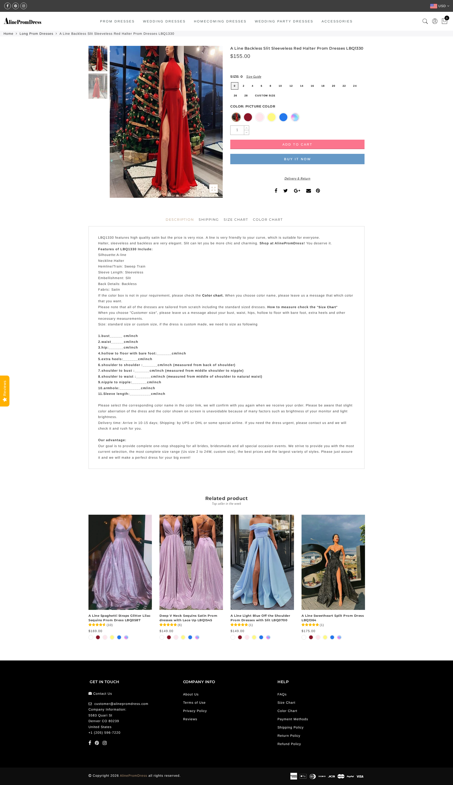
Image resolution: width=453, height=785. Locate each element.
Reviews (190, 719)
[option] (166, 122)
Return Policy (288, 736)
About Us (191, 694)
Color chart (212, 295)
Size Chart (236, 219)
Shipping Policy (290, 727)
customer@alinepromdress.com (121, 704)
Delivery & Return (297, 178)
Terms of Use (194, 702)
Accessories (337, 21)
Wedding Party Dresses (284, 21)
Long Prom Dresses (36, 33)
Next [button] (208, 124)
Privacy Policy (195, 711)
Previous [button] (118, 125)
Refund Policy (289, 744)
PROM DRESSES (117, 21)
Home (8, 33)
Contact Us (102, 693)
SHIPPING (209, 219)
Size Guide (253, 76)
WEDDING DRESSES (164, 21)
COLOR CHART (268, 219)
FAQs (282, 694)
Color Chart (287, 711)
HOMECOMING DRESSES (220, 21)
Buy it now (297, 159)
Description (180, 219)
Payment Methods (292, 719)
